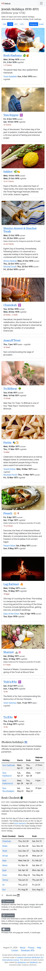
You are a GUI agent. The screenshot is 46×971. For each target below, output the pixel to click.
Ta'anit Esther (9, 469)
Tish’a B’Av (10, 681)
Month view (11, 895)
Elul (4, 889)
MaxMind (33, 962)
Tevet (4, 851)
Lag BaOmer (11, 584)
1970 (10, 24)
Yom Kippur (11, 115)
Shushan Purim (10, 474)
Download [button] (9, 901)
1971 (16, 24)
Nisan (4, 865)
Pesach (7, 513)
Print (7, 929)
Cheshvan (6, 841)
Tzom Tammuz (9, 703)
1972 (22, 24)
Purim (7, 442)
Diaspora (33, 24)
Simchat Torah (9, 266)
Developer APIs (27, 950)
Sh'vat (5, 855)
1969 (4, 24)
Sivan (4, 875)
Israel (41, 24)
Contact (14, 950)
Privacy (31, 947)
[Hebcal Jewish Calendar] (5, 3)
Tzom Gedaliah (10, 76)
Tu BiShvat (10, 388)
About (22, 947)
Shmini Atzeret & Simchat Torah (20, 230)
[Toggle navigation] (41, 3)
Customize (9, 915)
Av (3, 884)
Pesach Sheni (9, 545)
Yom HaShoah (8, 765)
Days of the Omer (11, 613)
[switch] (3, 895)
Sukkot (8, 171)
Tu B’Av (8, 717)
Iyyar (4, 870)
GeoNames (21, 962)
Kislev (4, 846)
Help (39, 947)
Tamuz (5, 880)
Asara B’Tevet (12, 340)
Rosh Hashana (12, 55)
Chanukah (10, 305)
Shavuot (8, 652)
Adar (4, 860)
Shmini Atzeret (10, 261)
